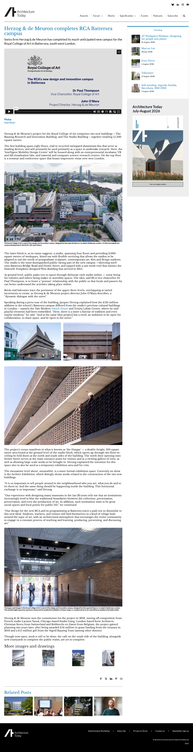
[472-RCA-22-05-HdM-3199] (78, 658)
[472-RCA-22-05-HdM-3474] (48, 658)
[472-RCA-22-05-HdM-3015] (63, 164)
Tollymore (147, 72)
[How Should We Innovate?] (48, 698)
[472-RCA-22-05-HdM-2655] (63, 367)
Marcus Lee (148, 48)
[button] (184, 15)
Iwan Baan (9, 122)
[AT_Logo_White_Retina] (16, 730)
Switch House (59, 308)
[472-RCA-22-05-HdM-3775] (18, 658)
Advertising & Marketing (98, 731)
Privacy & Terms (140, 731)
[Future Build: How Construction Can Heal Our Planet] (108, 698)
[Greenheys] (18, 698)
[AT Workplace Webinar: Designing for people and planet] (78, 698)
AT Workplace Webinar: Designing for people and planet (161, 37)
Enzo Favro (148, 60)
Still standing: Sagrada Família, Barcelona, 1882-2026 (159, 86)
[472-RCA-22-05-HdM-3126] (108, 658)
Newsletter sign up (180, 731)
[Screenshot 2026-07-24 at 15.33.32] (158, 116)
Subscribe (121, 731)
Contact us (160, 731)
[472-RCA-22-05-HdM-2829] (63, 528)
